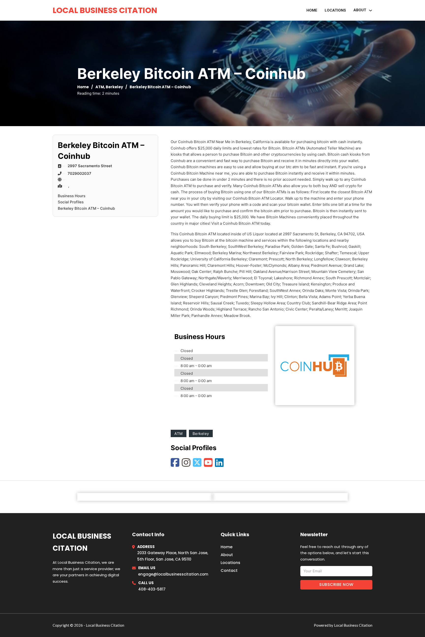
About (227, 555)
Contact (229, 570)
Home (311, 10)
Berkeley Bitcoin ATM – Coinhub (86, 208)
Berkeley (114, 86)
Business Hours (71, 195)
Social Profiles (71, 202)
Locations (335, 10)
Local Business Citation (105, 10)
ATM (99, 86)
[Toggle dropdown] (370, 10)
